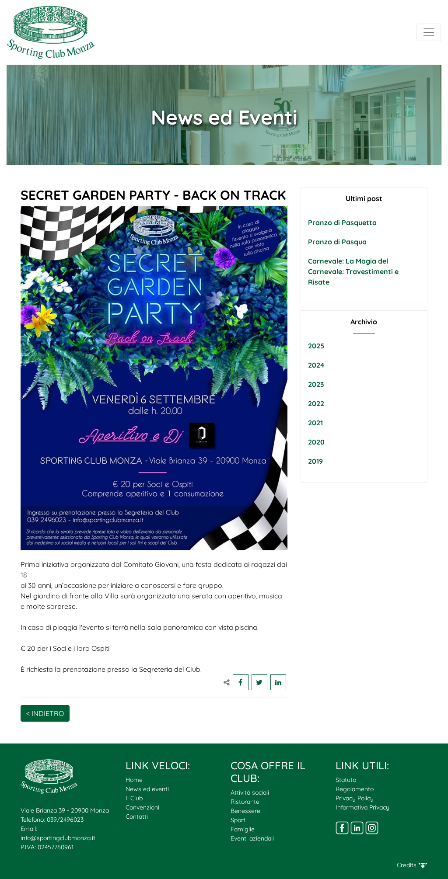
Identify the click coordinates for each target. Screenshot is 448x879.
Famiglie (243, 829)
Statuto (346, 780)
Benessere (245, 811)
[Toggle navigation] (428, 32)
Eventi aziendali (252, 838)
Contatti (137, 816)
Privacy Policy (355, 798)
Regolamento (355, 789)
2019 (315, 461)
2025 (316, 345)
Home (134, 780)
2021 (315, 422)
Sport (238, 820)
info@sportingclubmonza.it (58, 838)
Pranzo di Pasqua (337, 241)
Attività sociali (250, 792)
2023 (316, 384)
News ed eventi (147, 789)
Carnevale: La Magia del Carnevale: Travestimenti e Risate (353, 271)
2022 (316, 403)
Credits (407, 865)
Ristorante (245, 802)
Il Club (134, 798)
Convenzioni (142, 807)
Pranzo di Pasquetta (342, 222)
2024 (316, 365)
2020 (316, 442)
